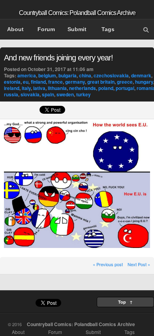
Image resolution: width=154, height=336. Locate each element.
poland (105, 88)
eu (25, 81)
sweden (65, 94)
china (85, 75)
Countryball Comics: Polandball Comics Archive (77, 12)
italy (26, 88)
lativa (39, 88)
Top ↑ (125, 302)
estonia (12, 81)
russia (11, 94)
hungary (144, 81)
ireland (11, 88)
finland (38, 81)
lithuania (57, 88)
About (15, 29)
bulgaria (67, 75)
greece (125, 81)
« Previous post (108, 264)
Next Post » (139, 264)
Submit (77, 29)
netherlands (82, 88)
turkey (83, 94)
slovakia (30, 94)
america (26, 75)
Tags (108, 29)
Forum (46, 29)
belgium (47, 75)
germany (75, 81)
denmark (141, 75)
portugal (125, 88)
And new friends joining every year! (58, 57)
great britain (101, 81)
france (55, 81)
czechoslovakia (111, 75)
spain (48, 94)
